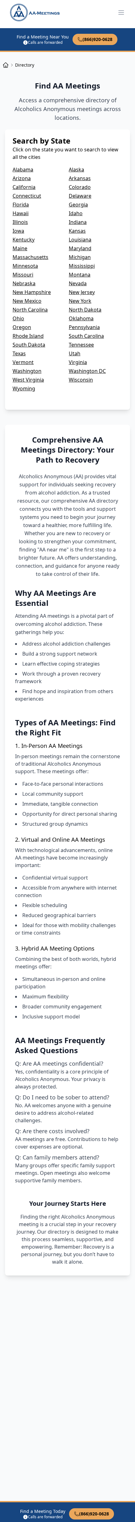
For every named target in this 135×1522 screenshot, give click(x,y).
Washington (27, 371)
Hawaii (21, 213)
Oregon (22, 327)
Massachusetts (30, 257)
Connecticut (27, 195)
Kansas (77, 230)
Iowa (18, 230)
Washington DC (87, 371)
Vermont (23, 362)
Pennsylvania (84, 327)
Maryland (80, 248)
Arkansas (80, 178)
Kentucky (24, 239)
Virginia (78, 362)
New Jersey (82, 292)
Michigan (80, 257)
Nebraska (24, 283)
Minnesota (25, 265)
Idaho (76, 213)
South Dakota (29, 344)
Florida (21, 204)
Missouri (23, 274)
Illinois (20, 222)
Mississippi (82, 265)
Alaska (76, 169)
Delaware (80, 195)
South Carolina (86, 335)
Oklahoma (81, 318)
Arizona (22, 178)
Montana (79, 274)
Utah (74, 353)
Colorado (80, 187)
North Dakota (85, 309)
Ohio (18, 318)
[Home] (6, 65)
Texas (19, 353)
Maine (20, 248)
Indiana (78, 222)
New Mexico (27, 300)
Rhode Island (28, 335)
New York (80, 300)
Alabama (23, 169)
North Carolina (30, 309)
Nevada (78, 283)
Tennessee (81, 344)
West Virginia (28, 379)
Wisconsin (81, 379)
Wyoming (24, 388)
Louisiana (80, 239)
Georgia (78, 204)
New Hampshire (32, 292)
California (24, 187)
